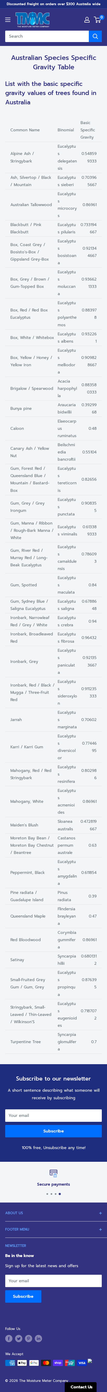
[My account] (87, 20)
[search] (47, 36)
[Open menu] (7, 20)
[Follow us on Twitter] (18, 1338)
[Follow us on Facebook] (8, 1338)
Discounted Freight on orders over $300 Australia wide (54, 4)
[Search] (95, 36)
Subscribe (53, 1131)
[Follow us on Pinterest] (28, 1338)
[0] (97, 20)
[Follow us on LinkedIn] (38, 1338)
